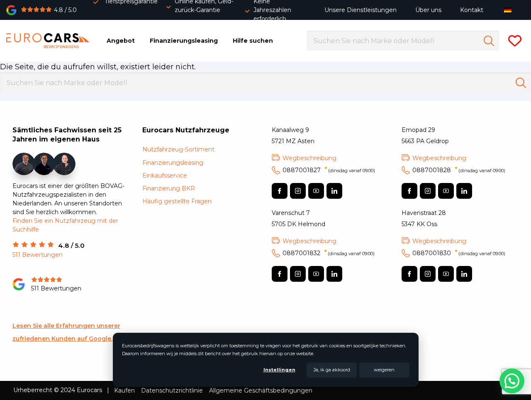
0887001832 (329, 253)
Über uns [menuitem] (428, 10)
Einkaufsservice (164, 175)
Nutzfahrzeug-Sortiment (178, 149)
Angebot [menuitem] (121, 40)
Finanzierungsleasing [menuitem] (184, 40)
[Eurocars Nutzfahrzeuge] (47, 40)
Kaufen (124, 390)
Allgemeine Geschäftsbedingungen (260, 390)
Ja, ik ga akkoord (332, 370)
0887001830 (458, 253)
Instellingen (279, 370)
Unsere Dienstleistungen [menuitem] (360, 10)
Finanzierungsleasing (172, 162)
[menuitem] (509, 10)
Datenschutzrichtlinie (172, 390)
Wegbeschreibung (309, 158)
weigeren (384, 370)
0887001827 (329, 170)
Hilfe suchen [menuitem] (253, 40)
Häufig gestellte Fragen (177, 201)
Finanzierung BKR (168, 188)
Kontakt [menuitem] (471, 10)
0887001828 (458, 170)
